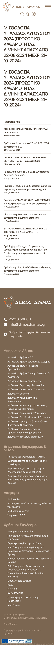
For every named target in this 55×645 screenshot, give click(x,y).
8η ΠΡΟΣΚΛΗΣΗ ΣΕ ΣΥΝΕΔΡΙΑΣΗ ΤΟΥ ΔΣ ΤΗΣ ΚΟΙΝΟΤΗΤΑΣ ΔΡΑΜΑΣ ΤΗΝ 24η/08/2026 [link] (25, 232)
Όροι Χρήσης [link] (10, 624)
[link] (21, 7)
